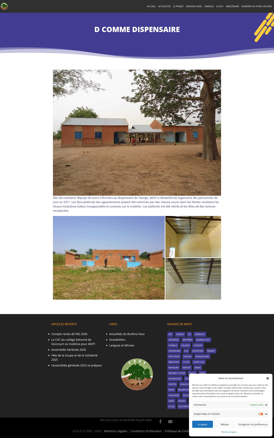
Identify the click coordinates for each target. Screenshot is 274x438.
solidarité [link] (174, 395)
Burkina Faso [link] (194, 6)
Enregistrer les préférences (252, 424)
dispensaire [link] (174, 351)
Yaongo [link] (209, 6)
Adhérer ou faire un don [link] (256, 6)
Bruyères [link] (187, 339)
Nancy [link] (192, 373)
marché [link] (187, 367)
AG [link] (189, 334)
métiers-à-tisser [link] (177, 373)
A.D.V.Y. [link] (220, 6)
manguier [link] (174, 367)
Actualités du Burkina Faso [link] (127, 334)
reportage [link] (183, 389)
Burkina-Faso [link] (203, 339)
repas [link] (171, 389)
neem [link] (202, 373)
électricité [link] (184, 406)
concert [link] (198, 345)
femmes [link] (211, 351)
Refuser (225, 424)
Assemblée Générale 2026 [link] (68, 350)
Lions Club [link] (198, 362)
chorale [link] (173, 345)
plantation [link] (186, 384)
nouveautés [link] (175, 378)
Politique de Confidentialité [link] (183, 431)
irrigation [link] (174, 362)
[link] (4, 6)
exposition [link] (197, 351)
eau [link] (186, 351)
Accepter (202, 424)
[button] (267, 378)
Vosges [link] (182, 401)
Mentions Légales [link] (229, 432)
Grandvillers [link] (117, 340)
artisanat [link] (174, 339)
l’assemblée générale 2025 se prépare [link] (76, 365)
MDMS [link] (198, 367)
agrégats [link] (200, 334)
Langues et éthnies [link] (121, 345)
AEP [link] (170, 334)
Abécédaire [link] (232, 6)
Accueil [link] (151, 6)
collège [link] (185, 345)
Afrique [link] (180, 334)
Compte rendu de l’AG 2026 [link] (69, 334)
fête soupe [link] (174, 356)
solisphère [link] (188, 395)
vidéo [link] (171, 401)
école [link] (171, 406)
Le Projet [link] (178, 6)
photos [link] (172, 384)
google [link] (187, 356)
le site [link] (186, 362)
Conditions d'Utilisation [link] (146, 431)
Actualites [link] (164, 6)
